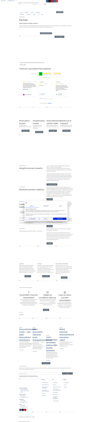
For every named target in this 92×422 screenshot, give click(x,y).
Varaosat (43, 393)
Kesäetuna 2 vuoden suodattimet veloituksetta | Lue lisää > (29, 2)
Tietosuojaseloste (56, 400)
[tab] (39, 98)
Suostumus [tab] (32, 205)
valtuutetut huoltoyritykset (44, 302)
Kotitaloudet (26, 12)
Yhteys (42, 14)
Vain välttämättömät (32, 218)
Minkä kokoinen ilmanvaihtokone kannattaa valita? (66, 334)
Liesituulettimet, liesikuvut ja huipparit (45, 391)
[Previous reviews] (21, 89)
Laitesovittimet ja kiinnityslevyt (45, 387)
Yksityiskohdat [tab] (46, 205)
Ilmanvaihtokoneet (45, 382)
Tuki (38, 14)
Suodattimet (44, 395)
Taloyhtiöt (32, 12)
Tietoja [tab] (60, 205)
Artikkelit (34, 14)
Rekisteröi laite (55, 394)
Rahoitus (54, 384)
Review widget (43, 103)
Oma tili (65, 384)
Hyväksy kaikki (59, 218)
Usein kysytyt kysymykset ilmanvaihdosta (55, 397)
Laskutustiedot (55, 392)
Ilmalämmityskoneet (45, 384)
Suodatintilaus (28, 14)
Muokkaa (45, 218)
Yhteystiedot (55, 382)
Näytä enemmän (25, 92)
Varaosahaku (22, 14)
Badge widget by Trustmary (46, 77)
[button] (46, 149)
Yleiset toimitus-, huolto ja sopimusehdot (57, 390)
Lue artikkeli (35, 351)
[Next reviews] (71, 89)
